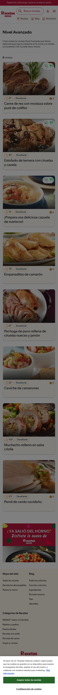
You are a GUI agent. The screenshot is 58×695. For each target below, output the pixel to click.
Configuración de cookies (29, 689)
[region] (29, 675)
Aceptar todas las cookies (29, 680)
